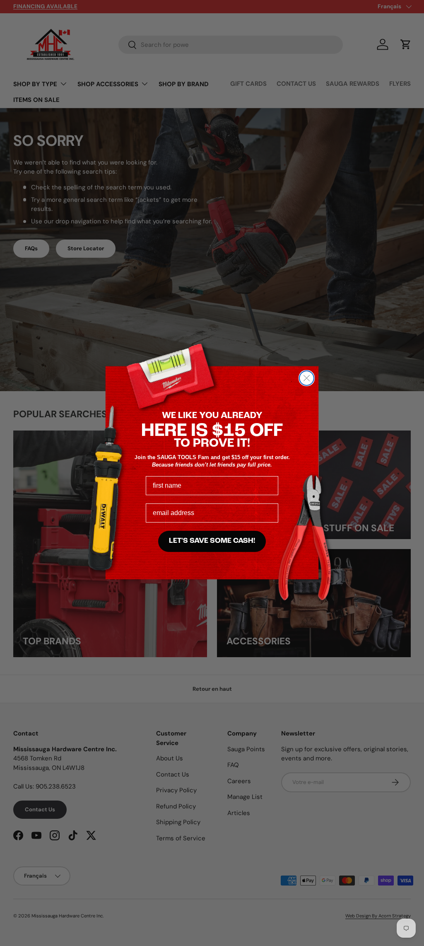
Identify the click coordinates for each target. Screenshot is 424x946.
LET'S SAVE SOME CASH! (212, 541)
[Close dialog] (306, 378)
